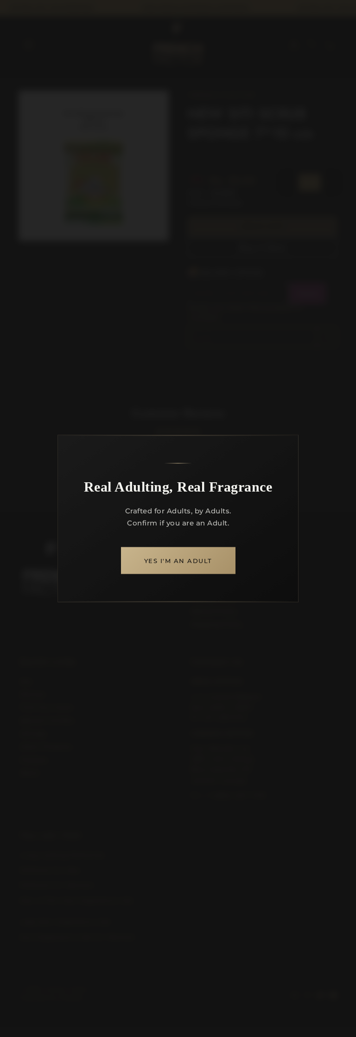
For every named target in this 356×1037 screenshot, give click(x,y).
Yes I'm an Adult (178, 560)
